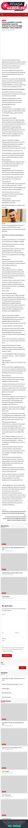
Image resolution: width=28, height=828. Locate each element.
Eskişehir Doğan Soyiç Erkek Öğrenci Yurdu (12, 572)
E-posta (17, 632)
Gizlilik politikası (16, 826)
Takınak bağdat (6, 596)
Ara (2, 662)
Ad (3, 632)
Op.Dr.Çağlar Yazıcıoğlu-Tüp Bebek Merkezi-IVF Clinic (13, 679)
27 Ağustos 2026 (8, 574)
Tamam (9, 826)
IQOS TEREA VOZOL (7, 692)
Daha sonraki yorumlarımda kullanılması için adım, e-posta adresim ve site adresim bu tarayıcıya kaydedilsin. (13, 649)
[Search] (26, 14)
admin (4, 29)
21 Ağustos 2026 (8, 796)
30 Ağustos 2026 (8, 550)
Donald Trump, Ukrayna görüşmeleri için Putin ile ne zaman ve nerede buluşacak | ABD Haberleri (14, 511)
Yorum (4, 614)
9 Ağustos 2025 (10, 29)
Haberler (4, 20)
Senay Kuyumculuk (6, 697)
